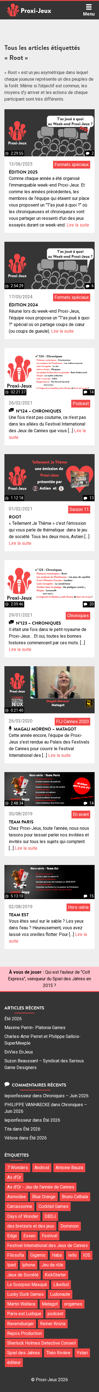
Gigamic (38, 1255)
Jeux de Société (22, 1275)
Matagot (50, 1304)
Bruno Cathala (75, 1196)
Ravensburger (20, 1323)
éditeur (14, 1362)
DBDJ (50, 1216)
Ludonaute (60, 1294)
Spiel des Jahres (23, 1352)
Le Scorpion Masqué (27, 1284)
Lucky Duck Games (25, 1294)
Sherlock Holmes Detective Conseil (41, 1343)
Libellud (61, 1284)
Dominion (70, 1226)
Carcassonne (19, 1206)
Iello (72, 1255)
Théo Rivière (58, 1352)
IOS (86, 1255)
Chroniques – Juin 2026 (66, 1095)
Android (41, 1167)
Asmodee (16, 1196)
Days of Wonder (22, 1216)
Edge (12, 1235)
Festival (49, 1235)
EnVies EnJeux (18, 1052)
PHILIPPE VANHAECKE (27, 1104)
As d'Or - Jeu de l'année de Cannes (40, 1187)
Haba (57, 1255)
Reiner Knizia (52, 1323)
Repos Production (24, 1333)
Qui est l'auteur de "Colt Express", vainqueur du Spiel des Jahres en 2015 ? (49, 978)
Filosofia (15, 1255)
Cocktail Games (53, 1206)
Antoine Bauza (69, 1167)
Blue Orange (44, 1196)
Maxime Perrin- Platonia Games (34, 1027)
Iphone (28, 1265)
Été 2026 (13, 1018)
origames (73, 1304)
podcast (55, 1313)
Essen (29, 1235)
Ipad (11, 1265)
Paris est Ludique (24, 1313)
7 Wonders (17, 1167)
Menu (89, 14)
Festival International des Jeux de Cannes (47, 1245)
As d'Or (14, 1177)
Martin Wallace (21, 1304)
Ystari (82, 1352)
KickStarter (55, 1275)
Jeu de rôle (52, 1265)
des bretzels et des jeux (30, 1226)
